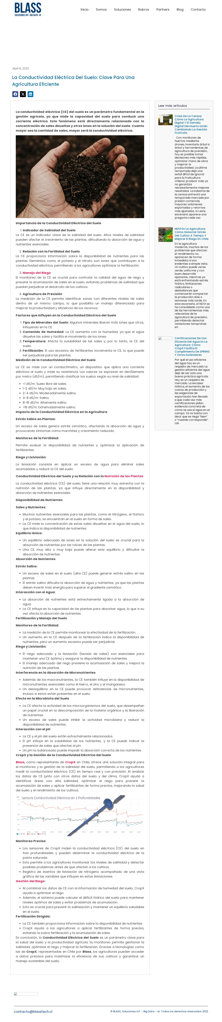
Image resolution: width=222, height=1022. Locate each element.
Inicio (85, 9)
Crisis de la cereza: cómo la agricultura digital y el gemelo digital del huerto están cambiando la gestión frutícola (191, 124)
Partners (162, 9)
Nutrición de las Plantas (123, 476)
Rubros (143, 9)
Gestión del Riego (30, 881)
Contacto (198, 9)
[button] (15, 94)
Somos (101, 9)
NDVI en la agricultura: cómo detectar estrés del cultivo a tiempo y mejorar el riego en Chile (191, 234)
